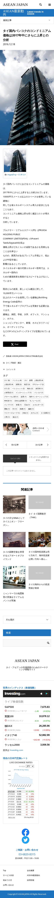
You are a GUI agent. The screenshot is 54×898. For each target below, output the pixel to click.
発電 (17, 405)
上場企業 (7, 384)
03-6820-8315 (27, 854)
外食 (24, 413)
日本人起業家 (19, 400)
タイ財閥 (44, 413)
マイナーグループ (10, 413)
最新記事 (7, 20)
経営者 (38, 388)
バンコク (37, 392)
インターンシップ (22, 392)
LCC (5, 388)
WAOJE (6, 400)
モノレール (34, 400)
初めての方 (7, 880)
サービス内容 (8, 875)
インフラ (7, 405)
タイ (8, 362)
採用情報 (30, 880)
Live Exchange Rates (21, 762)
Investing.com (16, 750)
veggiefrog (12, 174)
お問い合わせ (8, 885)
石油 (26, 405)
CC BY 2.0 (22, 174)
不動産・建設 (15, 362)
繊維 (30, 409)
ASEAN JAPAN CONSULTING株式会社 (27, 356)
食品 (14, 417)
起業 (22, 396)
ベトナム (16, 380)
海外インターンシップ (37, 396)
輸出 (29, 388)
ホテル (33, 413)
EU (14, 409)
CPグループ (37, 384)
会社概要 (30, 870)
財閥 (17, 384)
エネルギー (37, 405)
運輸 (6, 409)
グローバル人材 (10, 396)
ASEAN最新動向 (33, 875)
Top (4, 870)
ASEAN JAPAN (15, 5)
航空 (26, 384)
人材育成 (7, 392)
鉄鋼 (21, 409)
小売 (6, 417)
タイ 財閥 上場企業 (32, 380)
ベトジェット (17, 388)
